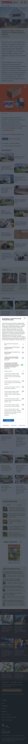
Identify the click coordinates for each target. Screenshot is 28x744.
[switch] (22, 347)
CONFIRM (8, 420)
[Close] (25, 318)
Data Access (14, 425)
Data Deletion (6, 425)
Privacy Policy (22, 425)
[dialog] (14, 372)
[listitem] (14, 344)
